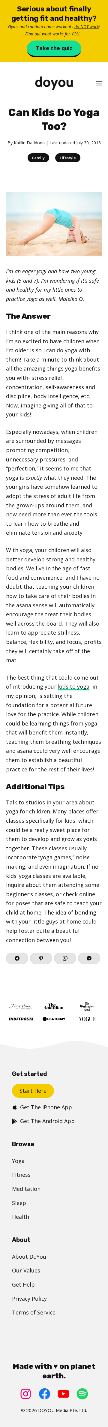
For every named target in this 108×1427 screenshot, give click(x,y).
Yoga (18, 1160)
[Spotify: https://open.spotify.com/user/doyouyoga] (82, 1394)
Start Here (33, 1090)
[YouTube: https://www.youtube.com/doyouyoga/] (63, 1394)
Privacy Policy (29, 1298)
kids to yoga (73, 686)
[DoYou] (54, 83)
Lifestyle (68, 158)
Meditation (26, 1188)
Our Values (26, 1270)
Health (20, 1216)
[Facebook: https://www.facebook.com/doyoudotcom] (44, 1394)
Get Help (23, 1284)
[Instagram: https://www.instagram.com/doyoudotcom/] (25, 1394)
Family (38, 158)
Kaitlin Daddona (29, 143)
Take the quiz (54, 48)
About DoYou (29, 1256)
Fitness (21, 1174)
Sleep (19, 1202)
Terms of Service (34, 1312)
